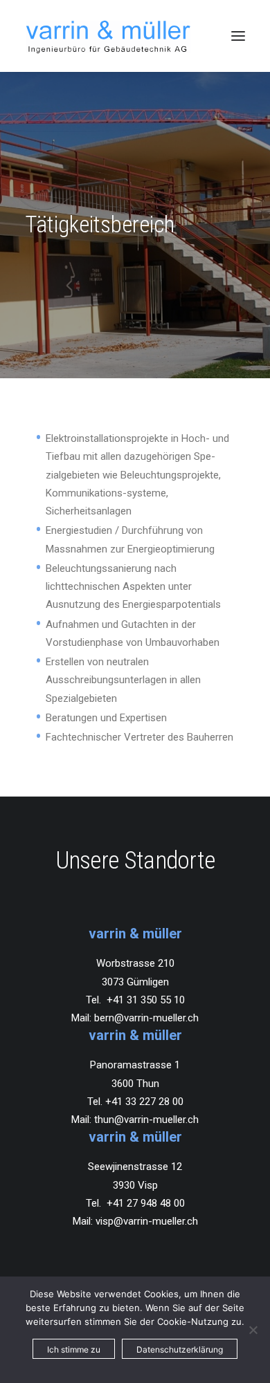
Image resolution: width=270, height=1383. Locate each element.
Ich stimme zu (73, 1349)
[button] (238, 36)
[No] (253, 1330)
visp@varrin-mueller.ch (147, 1221)
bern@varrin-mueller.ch (146, 1018)
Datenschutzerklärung (179, 1349)
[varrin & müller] (108, 36)
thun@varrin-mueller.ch (146, 1119)
